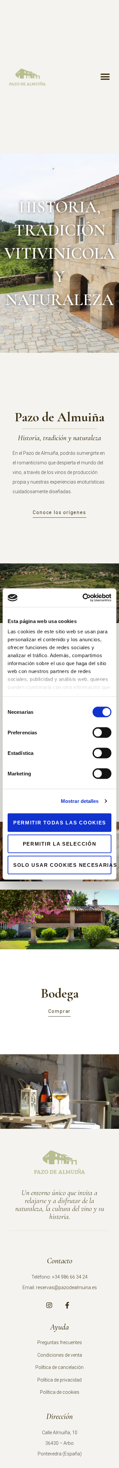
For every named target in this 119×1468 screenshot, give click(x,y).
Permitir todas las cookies (59, 822)
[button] (105, 77)
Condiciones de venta (59, 1355)
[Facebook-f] (67, 1305)
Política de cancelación (59, 1367)
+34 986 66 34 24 (70, 1277)
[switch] (102, 732)
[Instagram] (49, 1305)
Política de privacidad (59, 1380)
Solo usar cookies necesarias (62, 864)
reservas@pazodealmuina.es (66, 1287)
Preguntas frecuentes (59, 1342)
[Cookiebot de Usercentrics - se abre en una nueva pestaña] (84, 598)
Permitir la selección (60, 843)
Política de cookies (59, 1392)
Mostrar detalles (80, 801)
